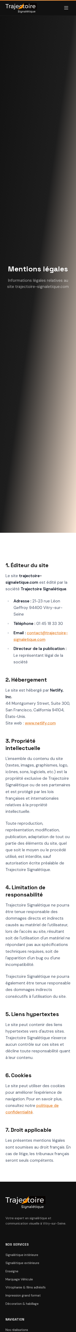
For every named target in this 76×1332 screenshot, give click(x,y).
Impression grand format (23, 1295)
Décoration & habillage (22, 1304)
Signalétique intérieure (21, 1255)
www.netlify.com (40, 723)
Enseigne (11, 1271)
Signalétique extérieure (22, 1263)
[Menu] (66, 8)
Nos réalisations (16, 1330)
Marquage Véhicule (19, 1279)
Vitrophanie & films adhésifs (25, 1287)
